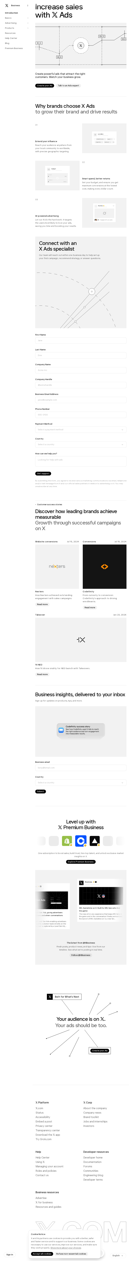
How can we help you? (46, 453)
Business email (42, 762)
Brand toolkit (91, 1117)
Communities (90, 1170)
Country (39, 439)
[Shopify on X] (67, 841)
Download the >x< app (48, 1134)
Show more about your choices (65, 1248)
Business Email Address (46, 394)
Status (40, 1112)
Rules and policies (46, 1170)
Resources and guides (48, 1206)
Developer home (93, 1157)
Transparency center (48, 1130)
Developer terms (93, 1179)
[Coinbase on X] (81, 841)
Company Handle (43, 379)
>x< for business (44, 1202)
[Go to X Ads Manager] (81, 45)
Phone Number (42, 409)
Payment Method (43, 424)
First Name (40, 335)
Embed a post (44, 1121)
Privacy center (44, 1125)
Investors (88, 1125)
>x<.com (39, 1108)
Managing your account (49, 1166)
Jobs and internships (95, 1121)
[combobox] (80, 429)
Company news (92, 1112)
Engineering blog (93, 1175)
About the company (95, 1108)
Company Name (43, 364)
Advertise (41, 1198)
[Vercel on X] (95, 841)
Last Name (40, 349)
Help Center (43, 1157)
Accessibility (43, 1117)
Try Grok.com (43, 1139)
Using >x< (40, 1162)
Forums (87, 1166)
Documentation (92, 1162)
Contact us (42, 1175)
